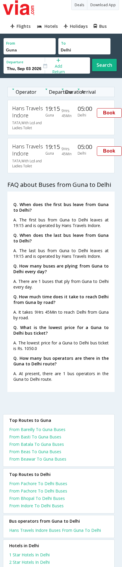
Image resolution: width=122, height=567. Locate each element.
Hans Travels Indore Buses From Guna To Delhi (55, 530)
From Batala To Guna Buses (36, 444)
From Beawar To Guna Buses (37, 459)
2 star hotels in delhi (29, 562)
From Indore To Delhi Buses (36, 505)
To (63, 43)
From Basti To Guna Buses (35, 437)
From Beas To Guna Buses (35, 451)
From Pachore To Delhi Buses (38, 483)
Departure (15, 62)
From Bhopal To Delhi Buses (37, 498)
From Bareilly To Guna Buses (37, 429)
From (10, 43)
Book (109, 112)
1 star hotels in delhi (29, 555)
